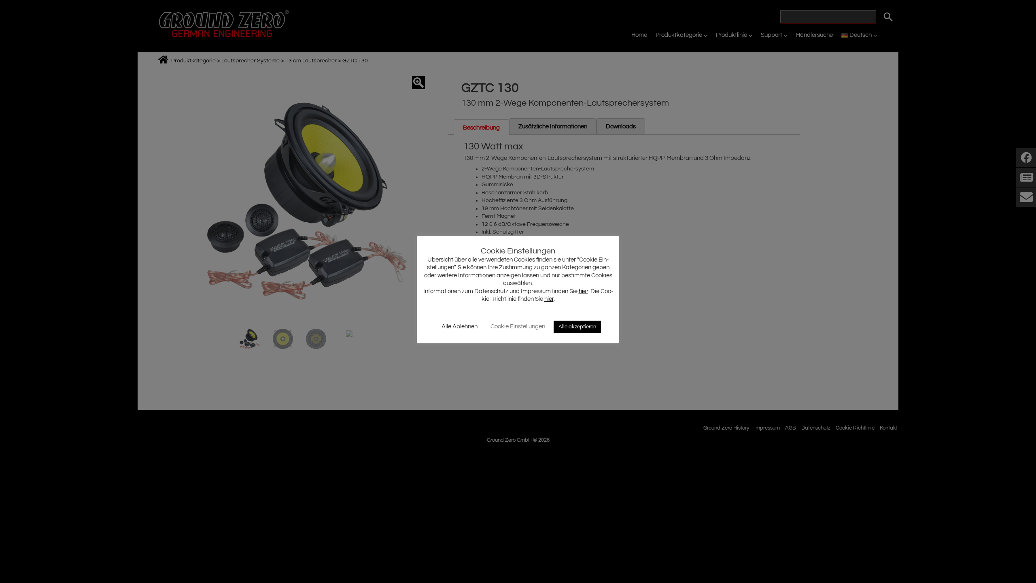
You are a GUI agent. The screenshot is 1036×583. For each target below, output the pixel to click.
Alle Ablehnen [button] (460, 326)
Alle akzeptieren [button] (577, 327)
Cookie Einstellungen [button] (517, 326)
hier (583, 291)
